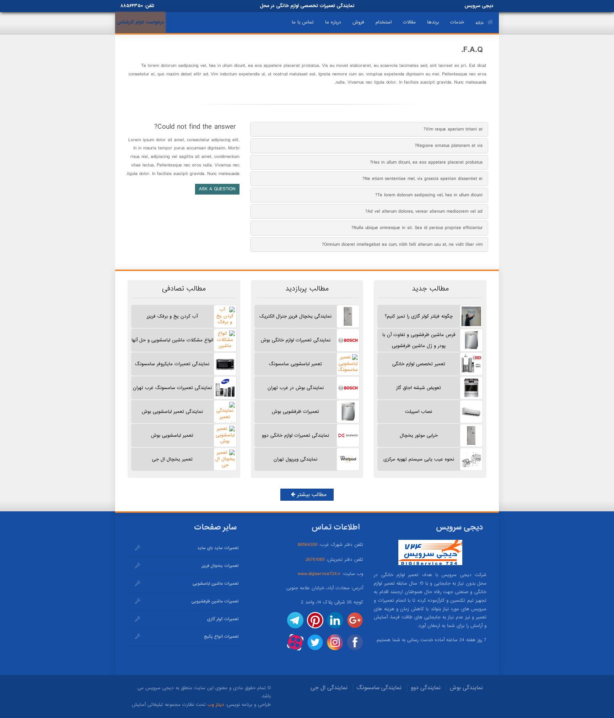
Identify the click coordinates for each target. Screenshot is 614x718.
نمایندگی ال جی (329, 688)
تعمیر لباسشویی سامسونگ (295, 364)
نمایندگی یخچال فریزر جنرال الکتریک (295, 316)
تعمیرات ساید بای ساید (217, 548)
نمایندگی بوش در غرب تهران (296, 387)
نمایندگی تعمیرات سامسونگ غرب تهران (172, 387)
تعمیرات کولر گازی (222, 619)
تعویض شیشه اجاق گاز (418, 387)
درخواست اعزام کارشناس (140, 22)
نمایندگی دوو (426, 688)
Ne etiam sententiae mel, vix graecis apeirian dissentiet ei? (422, 178)
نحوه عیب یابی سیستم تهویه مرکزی (418, 459)
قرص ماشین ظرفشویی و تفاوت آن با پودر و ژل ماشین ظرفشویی (418, 340)
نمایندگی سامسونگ (379, 688)
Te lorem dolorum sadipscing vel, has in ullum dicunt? (429, 195)
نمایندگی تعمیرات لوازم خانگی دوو (295, 435)
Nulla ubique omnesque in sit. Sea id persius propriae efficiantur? (417, 227)
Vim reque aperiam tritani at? (453, 129)
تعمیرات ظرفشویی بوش (295, 411)
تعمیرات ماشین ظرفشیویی (215, 601)
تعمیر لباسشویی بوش (172, 435)
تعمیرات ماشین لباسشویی (215, 583)
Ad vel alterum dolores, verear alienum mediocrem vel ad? (424, 211)
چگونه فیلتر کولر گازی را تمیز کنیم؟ (419, 316)
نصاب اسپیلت (418, 411)
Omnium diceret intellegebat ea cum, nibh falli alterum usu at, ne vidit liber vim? (402, 244)
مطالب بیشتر (311, 494)
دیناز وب (216, 704)
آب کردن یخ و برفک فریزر (172, 316)
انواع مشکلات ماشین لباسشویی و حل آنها (172, 340)
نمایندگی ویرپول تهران (295, 459)
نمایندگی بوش (466, 688)
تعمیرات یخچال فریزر (219, 566)
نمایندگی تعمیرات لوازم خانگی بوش (295, 340)
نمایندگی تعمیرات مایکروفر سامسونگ (172, 364)
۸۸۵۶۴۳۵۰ (131, 5)
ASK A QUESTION (217, 189)
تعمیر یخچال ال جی (172, 459)
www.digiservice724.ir (319, 573)
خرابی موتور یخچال (419, 435)
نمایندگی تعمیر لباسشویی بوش (172, 411)
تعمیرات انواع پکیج (221, 636)
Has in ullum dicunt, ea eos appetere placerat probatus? (426, 162)
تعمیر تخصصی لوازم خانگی (418, 364)
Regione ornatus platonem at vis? (449, 145)
